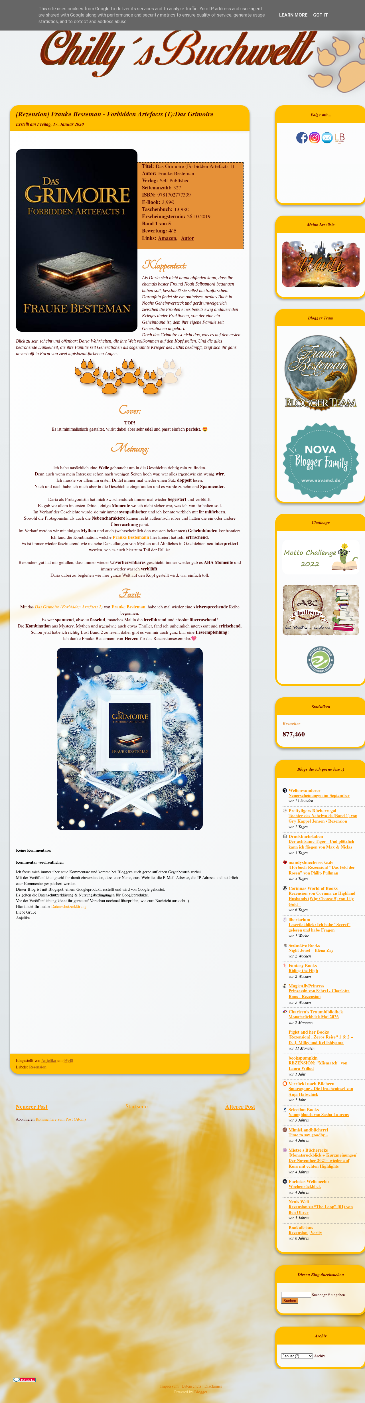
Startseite (136, 1106)
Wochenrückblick (305, 1186)
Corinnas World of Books (313, 888)
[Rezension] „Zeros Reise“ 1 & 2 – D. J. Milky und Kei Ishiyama (321, 1040)
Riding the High (303, 970)
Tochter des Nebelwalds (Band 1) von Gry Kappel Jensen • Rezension (323, 818)
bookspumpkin (303, 1057)
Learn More (293, 15)
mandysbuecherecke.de (311, 862)
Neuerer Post (32, 1106)
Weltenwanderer (305, 790)
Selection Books (304, 1109)
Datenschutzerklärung (68, 906)
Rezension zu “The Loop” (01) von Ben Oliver (321, 1209)
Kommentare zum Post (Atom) (61, 1119)
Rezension (37, 1067)
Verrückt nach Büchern (311, 1083)
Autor (187, 238)
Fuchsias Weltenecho (309, 1181)
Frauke (120, 537)
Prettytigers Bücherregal (312, 810)
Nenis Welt (299, 1201)
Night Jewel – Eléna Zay (311, 950)
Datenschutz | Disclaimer (202, 1386)
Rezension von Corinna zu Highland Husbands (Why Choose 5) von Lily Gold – (322, 898)
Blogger (200, 1391)
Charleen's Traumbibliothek (316, 1011)
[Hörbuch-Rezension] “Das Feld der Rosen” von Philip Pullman (322, 870)
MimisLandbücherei (308, 1129)
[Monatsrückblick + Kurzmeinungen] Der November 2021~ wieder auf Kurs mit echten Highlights (323, 1160)
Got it (320, 15)
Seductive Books (304, 945)
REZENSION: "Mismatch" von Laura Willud (318, 1066)
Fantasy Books (303, 965)
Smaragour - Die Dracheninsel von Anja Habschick (321, 1091)
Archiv (319, 1356)
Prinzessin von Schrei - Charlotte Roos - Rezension (319, 993)
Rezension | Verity (305, 1232)
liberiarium (299, 919)
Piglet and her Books (309, 1032)
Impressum (170, 1386)
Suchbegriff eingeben (328, 1294)
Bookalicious (301, 1227)
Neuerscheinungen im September (319, 795)
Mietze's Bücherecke (308, 1150)
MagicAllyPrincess (306, 985)
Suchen (289, 1301)
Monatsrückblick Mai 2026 (314, 1016)
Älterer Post (240, 1106)
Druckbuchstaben (306, 836)
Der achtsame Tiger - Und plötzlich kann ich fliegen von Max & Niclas (321, 844)
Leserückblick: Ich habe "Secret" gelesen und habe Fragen (319, 927)
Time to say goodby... (308, 1134)
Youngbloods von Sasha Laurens (319, 1114)
